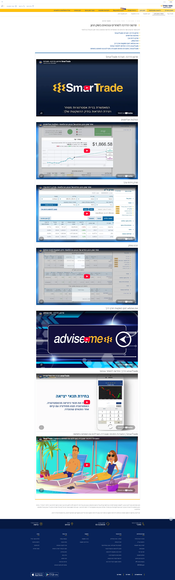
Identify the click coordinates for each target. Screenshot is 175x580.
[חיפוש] (2, 6)
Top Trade (170, 14)
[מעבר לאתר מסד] (119, 574)
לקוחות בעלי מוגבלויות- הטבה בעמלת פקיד (111, 545)
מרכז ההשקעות (135, 14)
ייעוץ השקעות (146, 14)
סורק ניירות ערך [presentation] (133, 38)
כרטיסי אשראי (132, 10)
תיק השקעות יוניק (122, 14)
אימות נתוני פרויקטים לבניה (115, 555)
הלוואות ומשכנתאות (155, 10)
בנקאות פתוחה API (140, 562)
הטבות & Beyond (118, 10)
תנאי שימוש (64, 558)
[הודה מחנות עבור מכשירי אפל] (37, 575)
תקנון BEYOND (140, 565)
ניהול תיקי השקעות (84, 542)
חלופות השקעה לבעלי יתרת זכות (113, 562)
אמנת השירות (36, 548)
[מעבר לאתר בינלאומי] (138, 574)
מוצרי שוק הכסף (90, 10)
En (2, 1)
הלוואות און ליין (140, 542)
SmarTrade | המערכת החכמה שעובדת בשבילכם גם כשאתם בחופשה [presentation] (114, 48)
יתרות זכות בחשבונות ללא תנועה (113, 552)
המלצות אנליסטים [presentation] (132, 35)
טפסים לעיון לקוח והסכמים (60, 565)
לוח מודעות (36, 545)
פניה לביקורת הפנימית (62, 545)
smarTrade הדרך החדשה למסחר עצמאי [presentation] (124, 46)
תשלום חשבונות (140, 555)
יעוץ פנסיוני (77, 10)
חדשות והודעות (35, 542)
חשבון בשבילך (169, 10)
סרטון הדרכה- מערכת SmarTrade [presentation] (127, 33)
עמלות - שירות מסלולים (115, 539)
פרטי (171, 2)
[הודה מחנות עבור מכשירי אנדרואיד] (52, 574)
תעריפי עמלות (118, 542)
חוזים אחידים (64, 552)
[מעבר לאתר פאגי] (128, 574)
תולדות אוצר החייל (35, 539)
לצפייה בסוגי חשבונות (139, 545)
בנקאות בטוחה (63, 539)
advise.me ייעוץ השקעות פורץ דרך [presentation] (126, 43)
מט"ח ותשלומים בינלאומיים (62, 10)
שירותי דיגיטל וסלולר (139, 539)
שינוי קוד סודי (141, 552)
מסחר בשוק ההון (158, 14)
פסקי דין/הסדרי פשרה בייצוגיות (59, 548)
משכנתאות (141, 548)
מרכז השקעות (85, 539)
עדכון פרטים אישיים (139, 558)
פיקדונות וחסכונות (103, 10)
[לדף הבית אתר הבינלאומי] (167, 6)
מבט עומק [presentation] (135, 41)
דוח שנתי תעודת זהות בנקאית (114, 558)
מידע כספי (64, 555)
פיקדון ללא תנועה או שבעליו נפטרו (113, 548)
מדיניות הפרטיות (63, 562)
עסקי (164, 2)
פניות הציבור (64, 542)
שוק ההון (142, 10)
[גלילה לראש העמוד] (171, 519)
